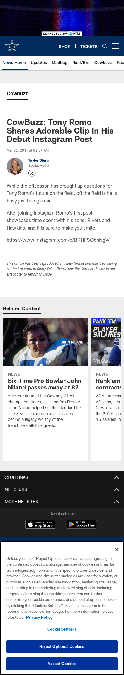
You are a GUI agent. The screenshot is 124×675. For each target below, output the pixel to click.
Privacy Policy (39, 617)
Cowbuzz (17, 93)
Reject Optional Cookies (61, 646)
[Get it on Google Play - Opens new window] (82, 527)
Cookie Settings (62, 629)
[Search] (104, 46)
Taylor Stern (38, 160)
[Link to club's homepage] (12, 43)
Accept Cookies (62, 663)
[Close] (116, 549)
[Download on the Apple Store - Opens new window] (40, 525)
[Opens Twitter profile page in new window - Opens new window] (32, 173)
